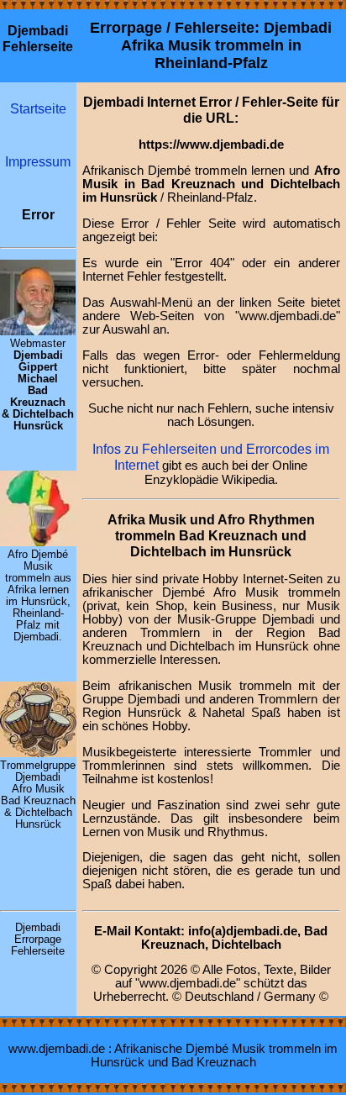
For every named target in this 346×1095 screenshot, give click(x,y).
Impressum (38, 161)
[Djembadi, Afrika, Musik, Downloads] (38, 753)
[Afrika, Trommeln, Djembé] (38, 542)
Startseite (38, 108)
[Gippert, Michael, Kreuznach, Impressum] (38, 331)
